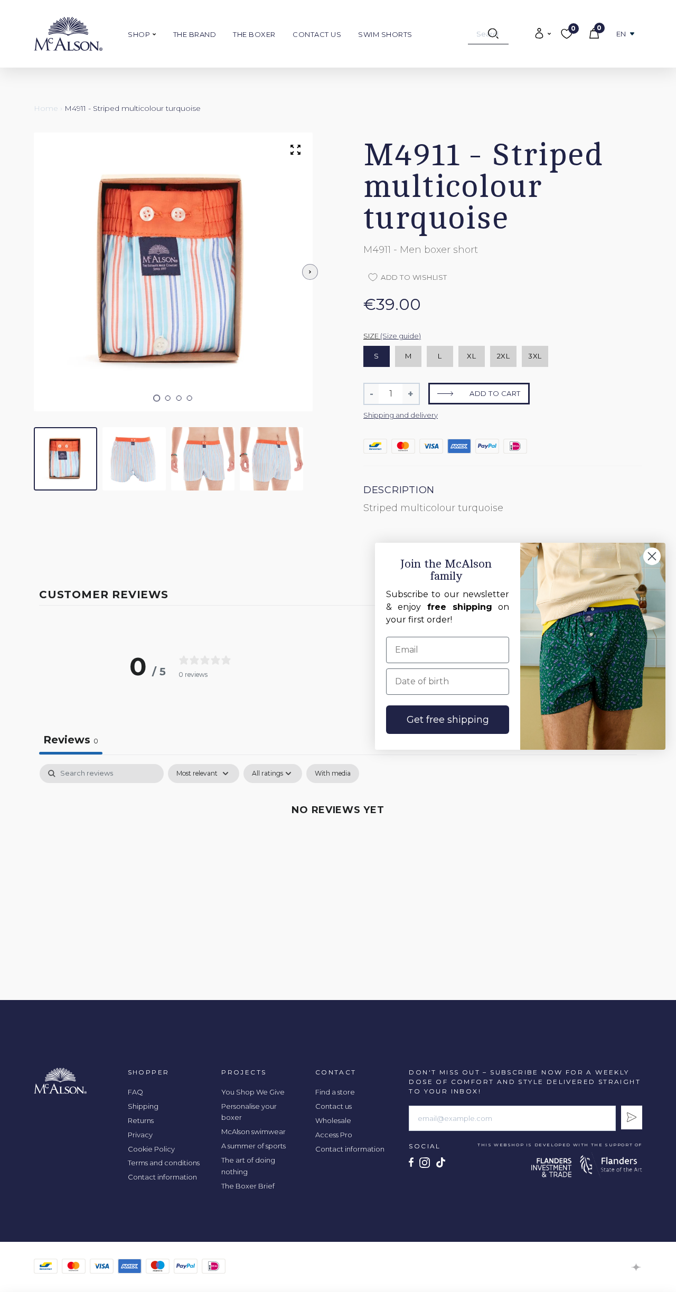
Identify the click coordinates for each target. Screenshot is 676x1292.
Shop (140, 34)
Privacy (140, 1134)
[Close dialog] (652, 556)
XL (471, 356)
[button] (157, 398)
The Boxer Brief (248, 1186)
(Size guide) (400, 336)
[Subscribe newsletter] (631, 1117)
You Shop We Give (253, 1092)
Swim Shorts (385, 34)
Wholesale (333, 1120)
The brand (195, 34)
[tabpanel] (338, 845)
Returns (141, 1120)
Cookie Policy (151, 1149)
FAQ (135, 1092)
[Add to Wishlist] (601, 108)
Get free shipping (448, 719)
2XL (503, 356)
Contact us (317, 34)
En (621, 34)
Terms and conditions (164, 1162)
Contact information (162, 1177)
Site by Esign (636, 1267)
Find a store (335, 1092)
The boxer (254, 34)
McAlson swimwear (253, 1131)
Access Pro (333, 1134)
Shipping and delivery (400, 415)
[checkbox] (332, 773)
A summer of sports (253, 1146)
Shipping (143, 1106)
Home (46, 108)
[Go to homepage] (68, 34)
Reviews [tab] (70, 739)
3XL (535, 356)
